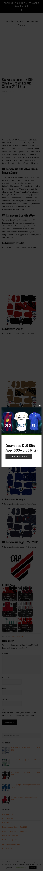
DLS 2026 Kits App (18, 456)
